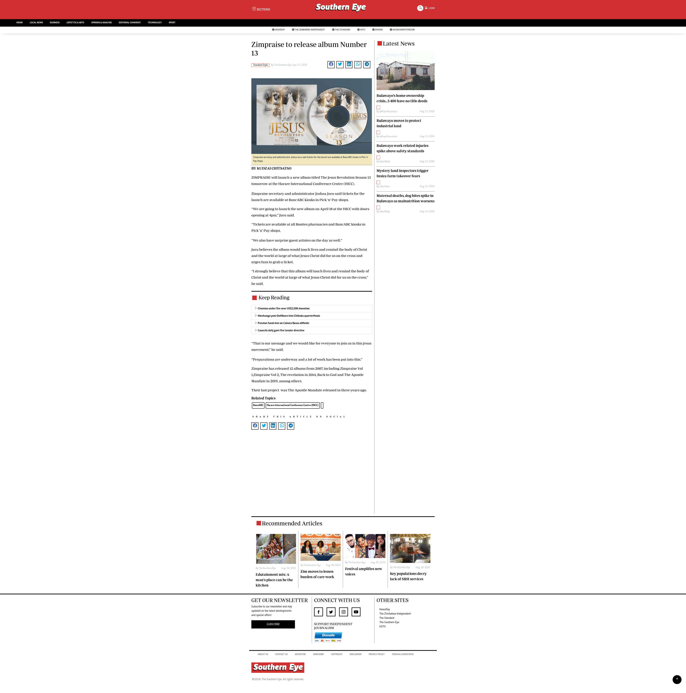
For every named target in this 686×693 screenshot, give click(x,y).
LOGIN (431, 8)
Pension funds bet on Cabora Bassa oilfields (283, 323)
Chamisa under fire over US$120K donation (284, 308)
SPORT (172, 23)
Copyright (336, 654)
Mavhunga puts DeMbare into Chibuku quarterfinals (289, 316)
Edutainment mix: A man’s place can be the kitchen (274, 579)
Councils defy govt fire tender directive (281, 330)
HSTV (362, 30)
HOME (19, 23)
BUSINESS (54, 23)
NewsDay (280, 30)
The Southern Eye (389, 622)
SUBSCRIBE (273, 624)
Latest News (399, 43)
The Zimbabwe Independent (310, 30)
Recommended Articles (292, 523)
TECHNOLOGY (155, 23)
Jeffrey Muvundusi (388, 111)
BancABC (258, 405)
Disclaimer (356, 654)
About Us (263, 654)
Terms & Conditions (403, 654)
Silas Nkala (385, 161)
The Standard (342, 30)
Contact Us (281, 654)
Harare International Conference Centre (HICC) (293, 405)
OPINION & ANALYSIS (101, 23)
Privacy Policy (377, 654)
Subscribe (318, 654)
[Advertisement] (311, 477)
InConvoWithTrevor (404, 30)
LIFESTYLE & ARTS (75, 23)
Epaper (379, 30)
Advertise (300, 654)
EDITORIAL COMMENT (130, 23)
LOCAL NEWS (36, 23)
